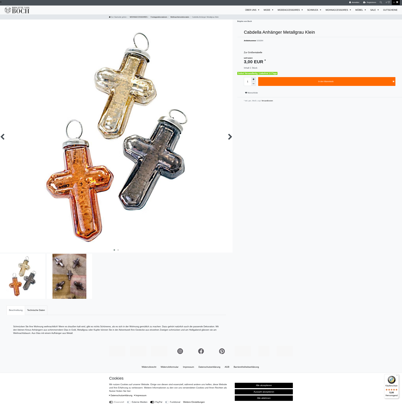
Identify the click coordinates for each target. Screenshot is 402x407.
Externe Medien (139, 402)
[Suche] (381, 2)
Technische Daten (36, 310)
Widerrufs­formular (170, 367)
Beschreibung (16, 310)
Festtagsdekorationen (158, 17)
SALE (373, 10)
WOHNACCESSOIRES (337, 10)
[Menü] (397, 376)
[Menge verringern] (253, 83)
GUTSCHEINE (390, 10)
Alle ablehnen (264, 398)
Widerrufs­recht (149, 367)
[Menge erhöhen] (253, 79)
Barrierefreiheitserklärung (246, 367)
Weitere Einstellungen (194, 402)
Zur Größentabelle (253, 52)
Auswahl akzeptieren (264, 391)
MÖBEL (359, 10)
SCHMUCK (313, 10)
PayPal (158, 402)
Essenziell (119, 402)
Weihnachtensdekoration (179, 17)
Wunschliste (252, 93)
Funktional (175, 402)
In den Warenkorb (326, 81)
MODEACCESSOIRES (289, 10)
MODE (267, 10)
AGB (227, 367)
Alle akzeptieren (264, 385)
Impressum (188, 367)
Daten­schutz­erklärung (209, 367)
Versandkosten (267, 101)
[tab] (16, 310)
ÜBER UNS (251, 10)
